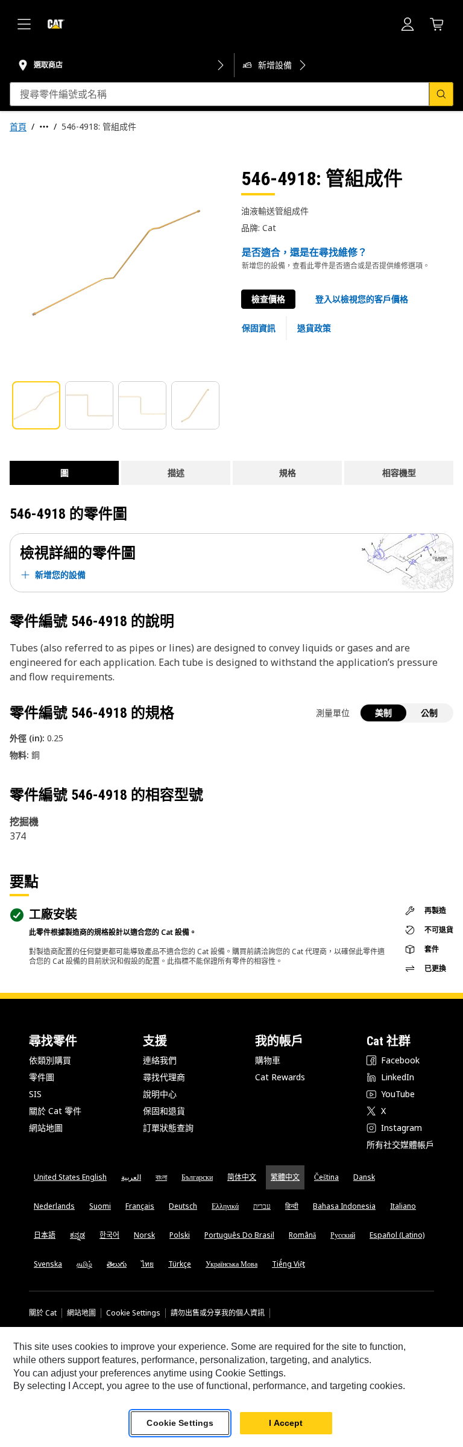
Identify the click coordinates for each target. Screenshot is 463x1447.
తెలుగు (117, 1264)
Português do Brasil (239, 1235)
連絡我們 (160, 1060)
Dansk (364, 1177)
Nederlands (54, 1206)
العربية (131, 1177)
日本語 (44, 1235)
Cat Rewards (280, 1077)
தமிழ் (84, 1264)
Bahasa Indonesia (344, 1206)
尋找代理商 (164, 1077)
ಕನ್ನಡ (77, 1235)
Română (302, 1235)
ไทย (147, 1264)
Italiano (403, 1206)
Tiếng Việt (288, 1264)
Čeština (326, 1177)
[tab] (36, 405)
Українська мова (231, 1264)
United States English (70, 1177)
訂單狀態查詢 (168, 1127)
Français (139, 1206)
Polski (179, 1235)
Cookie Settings (133, 1313)
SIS (35, 1094)
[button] (361, 299)
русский (342, 1235)
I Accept (286, 1423)
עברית (262, 1206)
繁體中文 (285, 1177)
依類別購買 (50, 1060)
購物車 (267, 1060)
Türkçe (179, 1264)
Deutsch (183, 1206)
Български (197, 1177)
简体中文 (241, 1177)
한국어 (109, 1235)
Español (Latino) (397, 1235)
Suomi (100, 1206)
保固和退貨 (164, 1110)
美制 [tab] (383, 712)
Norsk (144, 1235)
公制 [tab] (429, 712)
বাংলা (161, 1177)
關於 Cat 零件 (55, 1110)
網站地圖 (46, 1127)
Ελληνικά (225, 1206)
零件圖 (41, 1077)
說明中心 (160, 1094)
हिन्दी (291, 1206)
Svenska (48, 1264)
